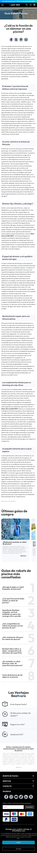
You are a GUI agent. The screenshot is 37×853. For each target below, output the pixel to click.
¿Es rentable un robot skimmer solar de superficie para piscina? (12, 663)
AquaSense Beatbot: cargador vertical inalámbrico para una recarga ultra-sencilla (11, 613)
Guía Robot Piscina (16, 13)
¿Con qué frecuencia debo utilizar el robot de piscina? (13, 600)
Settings (18, 849)
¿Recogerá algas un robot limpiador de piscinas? (13, 588)
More (18, 838)
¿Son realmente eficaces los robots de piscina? (12, 638)
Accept (18, 842)
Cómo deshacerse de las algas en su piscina (12, 676)
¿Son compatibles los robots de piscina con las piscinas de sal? (12, 626)
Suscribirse (29, 807)
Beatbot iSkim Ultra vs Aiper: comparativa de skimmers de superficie (12, 651)
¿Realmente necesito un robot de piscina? (14, 543)
